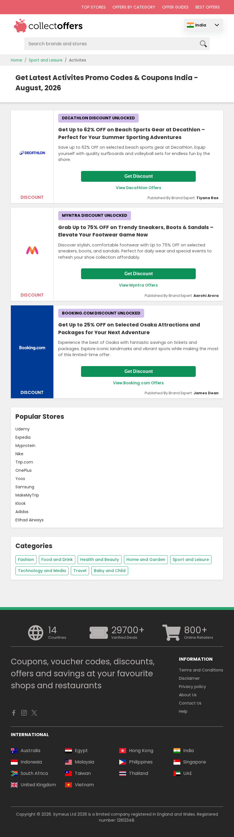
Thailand (138, 773)
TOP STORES (93, 7)
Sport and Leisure (45, 60)
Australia (30, 750)
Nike (19, 454)
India (200, 25)
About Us (188, 695)
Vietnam (84, 784)
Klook (20, 503)
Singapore (194, 762)
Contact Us (190, 703)
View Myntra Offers (138, 285)
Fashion (26, 559)
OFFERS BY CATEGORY (133, 7)
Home (16, 60)
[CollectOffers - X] (34, 714)
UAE (187, 773)
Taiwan (83, 773)
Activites (77, 60)
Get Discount (138, 176)
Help (183, 711)
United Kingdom (38, 784)
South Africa (34, 773)
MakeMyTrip (27, 495)
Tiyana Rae (207, 197)
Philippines (141, 762)
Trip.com (24, 462)
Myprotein (25, 445)
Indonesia (31, 762)
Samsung (24, 487)
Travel (79, 570)
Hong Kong (141, 750)
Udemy (22, 429)
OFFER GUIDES (175, 7)
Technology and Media (42, 570)
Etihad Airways (29, 520)
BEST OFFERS (207, 7)
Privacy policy (192, 686)
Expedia (23, 437)
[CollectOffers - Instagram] (24, 714)
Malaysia (84, 762)
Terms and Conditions (201, 670)
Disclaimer (189, 678)
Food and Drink (57, 559)
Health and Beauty (99, 559)
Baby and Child (110, 570)
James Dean (206, 393)
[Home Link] (48, 26)
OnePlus (23, 470)
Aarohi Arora (206, 295)
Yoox (20, 478)
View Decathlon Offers (138, 188)
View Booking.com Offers (138, 383)
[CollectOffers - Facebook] (14, 714)
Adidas (22, 512)
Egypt (81, 750)
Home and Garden (145, 559)
